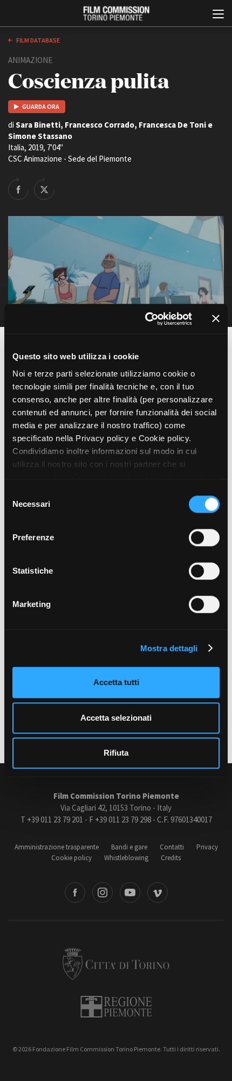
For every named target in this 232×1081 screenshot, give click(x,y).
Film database (37, 40)
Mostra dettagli (169, 648)
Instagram (102, 892)
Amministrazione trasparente (57, 847)
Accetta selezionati (116, 717)
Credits (171, 857)
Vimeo (157, 892)
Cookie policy (71, 857)
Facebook (75, 892)
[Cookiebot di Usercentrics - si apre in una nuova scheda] (146, 319)
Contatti (172, 847)
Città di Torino (116, 963)
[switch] (204, 537)
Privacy (207, 847)
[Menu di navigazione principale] (218, 15)
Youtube (130, 892)
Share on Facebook (18, 188)
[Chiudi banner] (216, 319)
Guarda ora (40, 106)
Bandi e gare (129, 847)
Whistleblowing (126, 857)
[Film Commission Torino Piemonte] (116, 13)
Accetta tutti (116, 682)
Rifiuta (116, 752)
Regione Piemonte (116, 1006)
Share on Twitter (44, 188)
